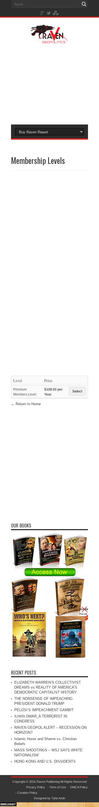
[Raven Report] (49, 39)
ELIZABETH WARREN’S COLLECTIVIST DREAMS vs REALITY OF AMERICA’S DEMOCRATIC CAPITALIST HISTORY (47, 687)
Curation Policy (27, 792)
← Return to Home (26, 404)
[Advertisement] (49, 83)
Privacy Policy (35, 787)
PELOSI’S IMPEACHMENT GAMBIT (44, 710)
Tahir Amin (58, 798)
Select (77, 391)
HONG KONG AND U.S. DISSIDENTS (45, 761)
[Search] (84, 4)
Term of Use (58, 787)
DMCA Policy (79, 787)
